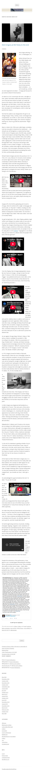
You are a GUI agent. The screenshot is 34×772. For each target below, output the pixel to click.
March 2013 (4, 707)
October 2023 (5, 681)
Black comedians (6, 628)
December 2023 (5, 679)
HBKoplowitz (14, 630)
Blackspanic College (6, 725)
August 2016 (5, 696)
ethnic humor (20, 628)
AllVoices (4, 723)
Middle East (4, 734)
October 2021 (5, 685)
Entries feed (5, 755)
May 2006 (4, 713)
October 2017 (5, 692)
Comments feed (6, 757)
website (16, 231)
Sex (3, 740)
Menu (17, 5)
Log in (3, 753)
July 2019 (4, 690)
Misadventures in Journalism (9, 736)
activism (29, 626)
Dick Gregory (13, 628)
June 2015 (4, 700)
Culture (15, 626)
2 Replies (4, 48)
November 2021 (5, 683)
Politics (19, 626)
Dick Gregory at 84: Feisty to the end (15, 45)
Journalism (4, 730)
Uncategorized (5, 744)
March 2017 (4, 694)
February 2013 (5, 709)
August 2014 (5, 704)
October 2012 (5, 711)
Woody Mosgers (6, 665)
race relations (27, 628)
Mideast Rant (5, 650)
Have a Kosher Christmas (8, 648)
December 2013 (5, 706)
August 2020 (5, 688)
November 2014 (5, 702)
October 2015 (5, 698)
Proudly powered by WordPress (9, 769)
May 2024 (4, 677)
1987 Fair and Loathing (15, 663)
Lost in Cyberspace (6, 732)
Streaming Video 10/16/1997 (8, 654)
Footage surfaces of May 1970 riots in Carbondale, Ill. (14, 646)
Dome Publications (10, 660)
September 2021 (6, 686)
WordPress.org (5, 759)
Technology (4, 742)
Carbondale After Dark (7, 727)
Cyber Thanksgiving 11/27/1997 (9, 652)
